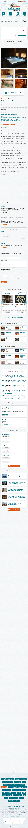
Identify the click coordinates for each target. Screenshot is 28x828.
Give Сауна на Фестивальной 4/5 (4, 270)
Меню (3, 15)
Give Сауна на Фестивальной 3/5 (3, 270)
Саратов (9, 795)
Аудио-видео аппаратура (9, 119)
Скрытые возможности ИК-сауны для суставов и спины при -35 (16, 476)
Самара (4, 795)
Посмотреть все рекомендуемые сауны (14, 317)
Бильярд (7, 397)
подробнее (7, 312)
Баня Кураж (7, 293)
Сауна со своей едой (14, 395)
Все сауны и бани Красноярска (7, 20)
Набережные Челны (22, 787)
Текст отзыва (4, 260)
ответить (23, 213)
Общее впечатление (5, 269)
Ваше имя (3, 255)
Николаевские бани (9, 338)
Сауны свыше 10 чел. (16, 381)
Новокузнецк (15, 790)
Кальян (22, 397)
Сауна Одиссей (5, 434)
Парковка (19, 117)
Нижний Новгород (7, 790)
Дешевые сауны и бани (16, 385)
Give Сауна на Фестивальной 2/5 (2, 270)
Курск (9, 787)
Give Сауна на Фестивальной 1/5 (1, 270)
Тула (24, 795)
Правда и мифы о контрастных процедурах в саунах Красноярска (16, 490)
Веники (11, 120)
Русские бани (15, 375)
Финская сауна (22, 20)
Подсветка (14, 114)
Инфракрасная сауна (15, 377)
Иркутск (5, 784)
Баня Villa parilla (6, 455)
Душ (10, 114)
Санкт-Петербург (10, 779)
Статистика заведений (18, 823)
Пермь (14, 792)
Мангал (12, 397)
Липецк (14, 787)
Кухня (17, 397)
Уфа (16, 798)
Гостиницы (17, 398)
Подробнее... (5, 442)
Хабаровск (21, 798)
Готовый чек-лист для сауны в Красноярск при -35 (15, 504)
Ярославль (17, 800)
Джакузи (7, 114)
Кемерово (16, 784)
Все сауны (10, 15)
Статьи (21, 821)
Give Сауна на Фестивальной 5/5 (5, 270)
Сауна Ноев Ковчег (22, 327)
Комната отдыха (12, 117)
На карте (18, 15)
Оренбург (9, 792)
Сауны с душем (13, 391)
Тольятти (15, 795)
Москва (3, 779)
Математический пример (7, 274)
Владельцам (18, 1)
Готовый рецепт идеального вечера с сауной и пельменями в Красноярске (16, 497)
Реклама (19, 819)
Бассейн (3, 114)
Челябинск (11, 800)
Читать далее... (5, 414)
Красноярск (4, 787)
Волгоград (5, 782)
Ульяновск (12, 798)
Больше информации (14, 509)
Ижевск (23, 782)
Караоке (23, 395)
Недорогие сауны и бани (11, 386)
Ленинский (6, 21)
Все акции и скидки (15, 465)
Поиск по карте (7, 819)
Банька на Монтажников (9, 361)
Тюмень (6, 798)
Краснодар (22, 784)
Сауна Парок (8, 355)
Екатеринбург (17, 782)
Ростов (18, 792)
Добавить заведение (14, 821)
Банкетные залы (9, 398)
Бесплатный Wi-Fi (17, 120)
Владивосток (23, 779)
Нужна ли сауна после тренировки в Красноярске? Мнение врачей (16, 483)
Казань (10, 784)
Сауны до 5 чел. (16, 380)
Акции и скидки (9, 823)
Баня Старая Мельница (20, 293)
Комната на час (4, 117)
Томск (20, 795)
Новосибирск (22, 790)
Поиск (24, 15)
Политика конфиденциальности (19, 814)
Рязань (23, 792)
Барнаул (17, 779)
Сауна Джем (22, 332)
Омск (4, 792)
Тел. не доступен (15, 92)
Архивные (7, 821)
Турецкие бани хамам (14, 376)
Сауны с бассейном (15, 390)
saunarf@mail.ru (22, 35)
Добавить (25, 1)
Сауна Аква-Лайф (8, 327)
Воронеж (11, 782)
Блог (23, 819)
